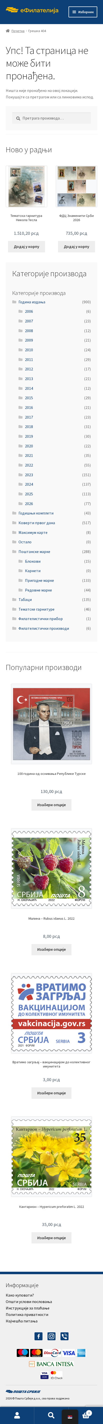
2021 (29, 455)
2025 (29, 493)
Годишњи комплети (36, 513)
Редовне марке (38, 590)
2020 (29, 445)
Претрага (51, 1415)
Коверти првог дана (36, 522)
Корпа (79, 1411)
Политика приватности (27, 1314)
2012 (29, 368)
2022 (29, 465)
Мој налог (17, 1415)
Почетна (18, 31)
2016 (29, 407)
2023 (29, 474)
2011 (29, 359)
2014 (29, 388)
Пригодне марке (39, 580)
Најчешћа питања (22, 1320)
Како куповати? (20, 1295)
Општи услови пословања (29, 1301)
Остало (25, 541)
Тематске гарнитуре (36, 609)
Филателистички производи (43, 628)
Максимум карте (33, 532)
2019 (29, 436)
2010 (29, 349)
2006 (29, 311)
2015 (29, 397)
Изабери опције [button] (51, 804)
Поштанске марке (34, 551)
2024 (29, 484)
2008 (29, 330)
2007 (29, 320)
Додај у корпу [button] (26, 246)
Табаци (25, 599)
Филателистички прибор (40, 618)
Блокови (32, 561)
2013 (29, 378)
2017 (29, 417)
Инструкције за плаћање (28, 1307)
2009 (29, 340)
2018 (29, 426)
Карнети (32, 570)
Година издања (31, 301)
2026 (29, 503)
